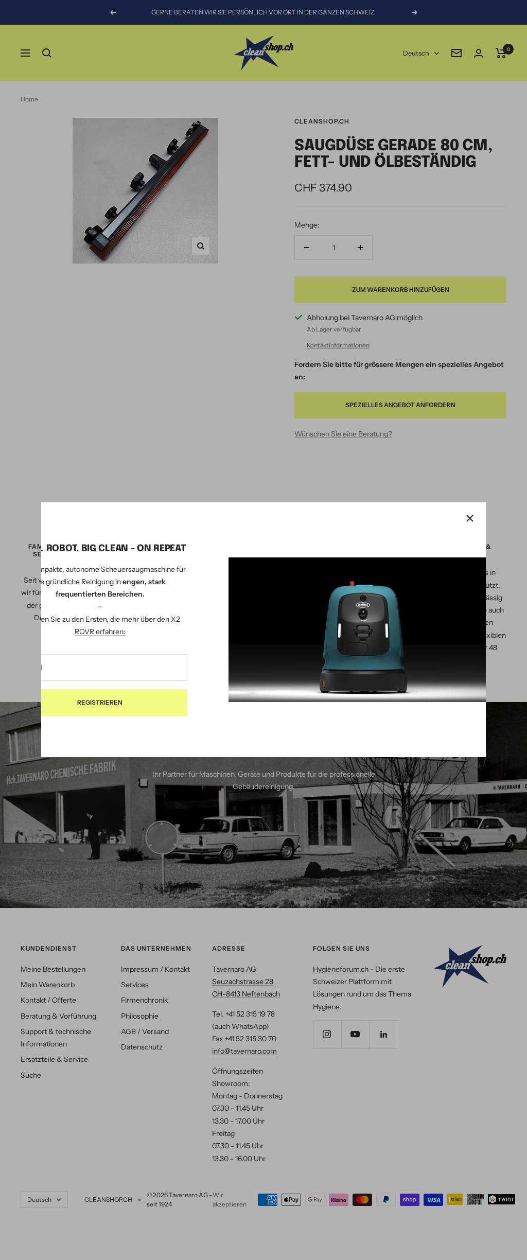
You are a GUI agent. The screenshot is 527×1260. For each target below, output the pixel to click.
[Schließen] (469, 518)
